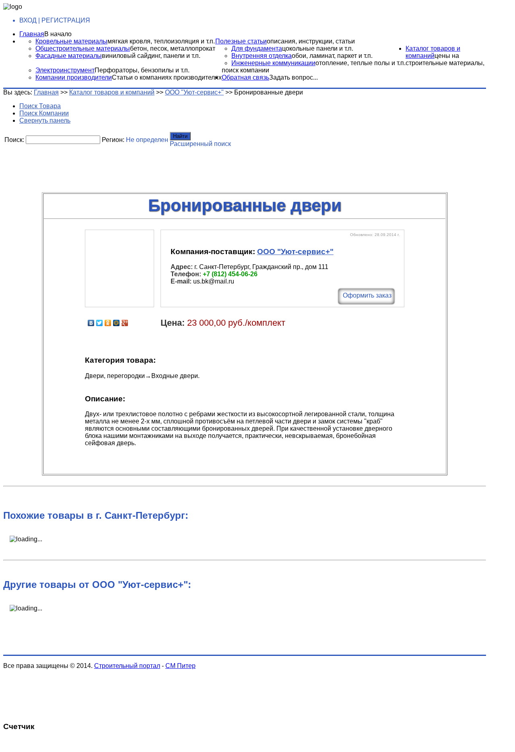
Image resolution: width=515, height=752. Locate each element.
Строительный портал (127, 665)
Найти (180, 136)
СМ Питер (180, 665)
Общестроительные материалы (82, 48)
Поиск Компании (44, 113)
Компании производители (73, 77)
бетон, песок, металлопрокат (172, 48)
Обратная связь (245, 77)
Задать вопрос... (293, 77)
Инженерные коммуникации (273, 63)
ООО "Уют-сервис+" (194, 92)
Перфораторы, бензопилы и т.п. (142, 70)
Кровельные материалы (71, 41)
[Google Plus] (125, 323)
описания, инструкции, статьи (311, 41)
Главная (31, 34)
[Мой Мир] (116, 323)
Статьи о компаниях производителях (167, 77)
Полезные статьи (241, 41)
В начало (58, 34)
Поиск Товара (40, 106)
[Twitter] (99, 323)
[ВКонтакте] (91, 323)
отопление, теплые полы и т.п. (360, 63)
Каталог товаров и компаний (433, 52)
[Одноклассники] (108, 323)
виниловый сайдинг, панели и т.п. (151, 55)
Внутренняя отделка (261, 55)
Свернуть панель (44, 120)
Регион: (113, 139)
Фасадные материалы (68, 55)
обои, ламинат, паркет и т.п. (332, 55)
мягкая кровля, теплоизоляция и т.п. (161, 41)
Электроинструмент (65, 70)
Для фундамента (256, 48)
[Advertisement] (198, 167)
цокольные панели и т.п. (317, 48)
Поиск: (14, 139)
